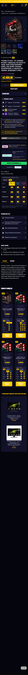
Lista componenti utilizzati (14, 228)
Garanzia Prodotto (14, 218)
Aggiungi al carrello (7, 335)
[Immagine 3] (14, 46)
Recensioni (12, 261)
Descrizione (5, 94)
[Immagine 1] (3, 46)
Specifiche (5, 261)
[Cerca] (5, 5)
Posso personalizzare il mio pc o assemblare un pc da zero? (14, 223)
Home (2, 11)
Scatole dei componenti (14, 237)
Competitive (5, 180)
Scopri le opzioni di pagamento (19, 159)
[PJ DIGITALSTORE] (14, 5)
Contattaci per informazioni (13, 163)
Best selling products (10, 11)
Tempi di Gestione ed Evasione (14, 233)
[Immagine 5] (3, 51)
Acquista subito (14, 89)
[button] (4, 73)
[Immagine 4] (20, 46)
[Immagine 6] (9, 51)
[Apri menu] (2, 5)
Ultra (10, 180)
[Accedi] (22, 5)
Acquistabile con (10, 167)
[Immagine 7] (14, 51)
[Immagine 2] (9, 46)
